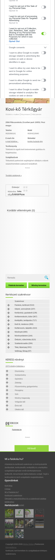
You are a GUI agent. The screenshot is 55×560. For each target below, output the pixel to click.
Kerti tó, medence (24, 324)
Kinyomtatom (25, 114)
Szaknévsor (19, 301)
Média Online (28, 544)
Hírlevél (31, 448)
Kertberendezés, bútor (26, 317)
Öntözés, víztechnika (25, 340)
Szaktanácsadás (24, 343)
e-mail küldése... (12, 141)
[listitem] (27, 47)
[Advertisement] (27, 241)
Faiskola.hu (17, 430)
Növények (21, 332)
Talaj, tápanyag (23, 347)
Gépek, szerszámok (25, 309)
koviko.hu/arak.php (35, 141)
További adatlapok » (14, 175)
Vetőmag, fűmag (23, 351)
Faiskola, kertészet (24, 305)
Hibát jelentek (36, 114)
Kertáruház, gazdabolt (26, 313)
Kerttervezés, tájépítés (26, 328)
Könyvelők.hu (11, 547)
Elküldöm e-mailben (12, 114)
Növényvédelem (23, 336)
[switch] (43, 7)
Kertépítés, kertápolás (26, 320)
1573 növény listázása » (15, 366)
